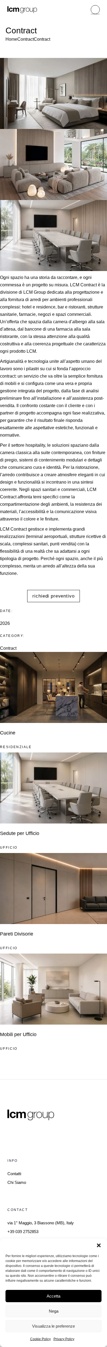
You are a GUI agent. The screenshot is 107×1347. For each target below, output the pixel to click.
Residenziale (16, 747)
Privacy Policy (64, 1339)
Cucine (7, 733)
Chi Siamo (16, 1182)
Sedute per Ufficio (19, 833)
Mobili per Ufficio (18, 1034)
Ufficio (9, 847)
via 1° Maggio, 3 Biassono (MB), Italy (40, 1222)
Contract (8, 648)
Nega (53, 1311)
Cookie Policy (40, 1339)
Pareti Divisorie (16, 934)
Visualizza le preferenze (53, 1326)
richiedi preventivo (53, 596)
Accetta (53, 1296)
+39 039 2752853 (22, 1231)
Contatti (14, 1173)
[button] (99, 1245)
